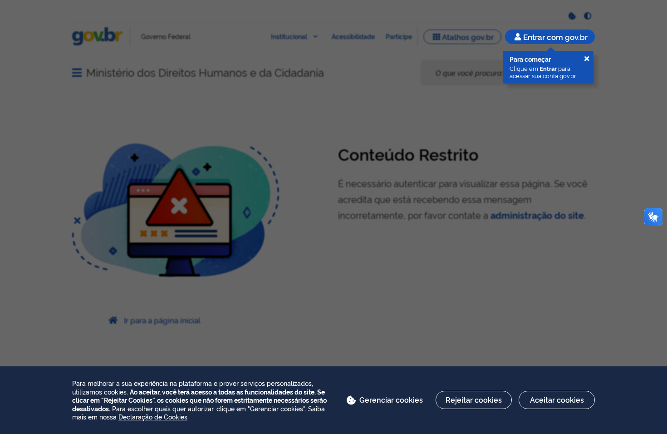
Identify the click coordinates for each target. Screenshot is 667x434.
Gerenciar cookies (391, 399)
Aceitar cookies (557, 399)
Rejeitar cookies (474, 399)
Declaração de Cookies (152, 416)
